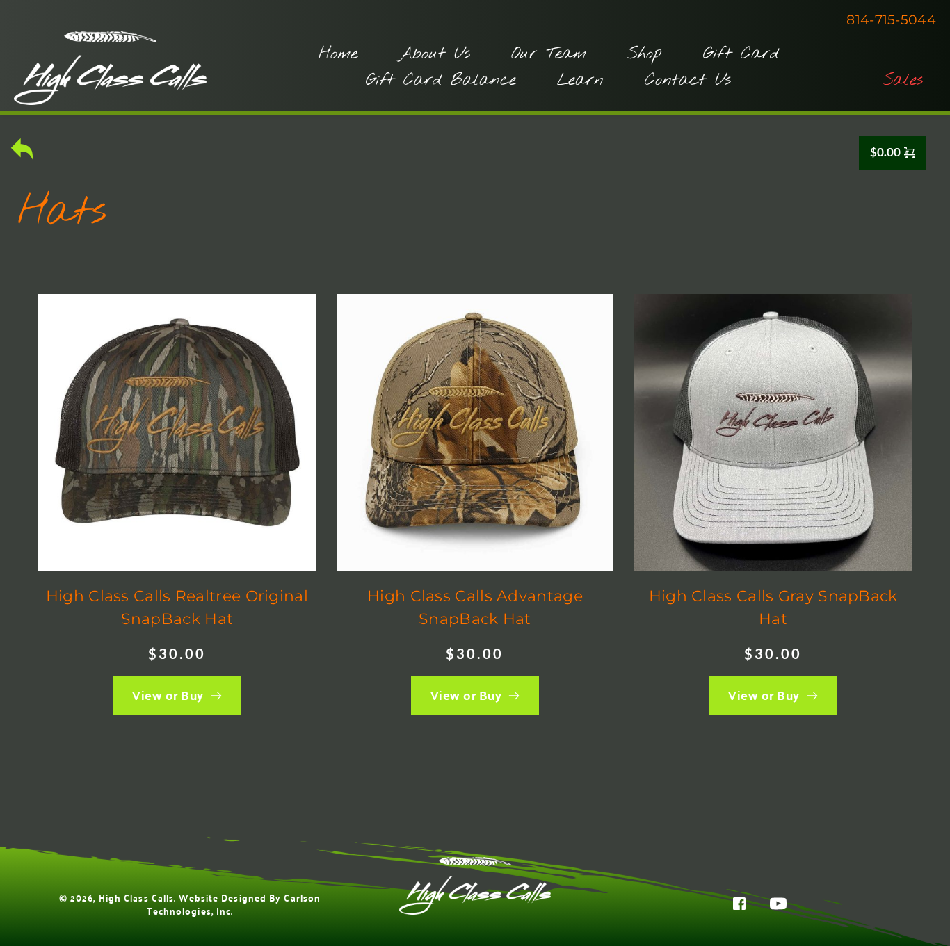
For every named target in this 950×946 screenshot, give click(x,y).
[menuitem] (338, 54)
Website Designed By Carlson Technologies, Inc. (235, 904)
